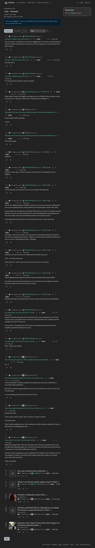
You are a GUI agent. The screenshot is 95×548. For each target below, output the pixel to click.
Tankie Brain (46, 152)
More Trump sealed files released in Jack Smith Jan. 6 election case (24, 378)
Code (77, 544)
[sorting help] (47, 31)
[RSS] (50, 31)
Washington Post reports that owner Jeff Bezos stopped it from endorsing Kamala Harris (30, 112)
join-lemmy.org (85, 544)
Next (6, 539)
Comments (17, 31)
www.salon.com (21, 512)
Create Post (31, 2)
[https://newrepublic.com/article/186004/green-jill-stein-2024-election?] (12, 497)
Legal (59, 544)
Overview (8, 31)
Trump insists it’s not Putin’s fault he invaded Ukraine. (20, 440)
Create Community (42, 2)
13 (20, 532)
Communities (21, 2)
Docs (72, 544)
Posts (25, 31)
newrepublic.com (21, 497)
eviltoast (11, 3)
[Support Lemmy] (50, 2)
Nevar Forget (46, 167)
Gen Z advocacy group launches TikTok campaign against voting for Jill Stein (26, 359)
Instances (66, 544)
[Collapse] (6, 36)
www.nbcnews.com (22, 527)
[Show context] (31, 39)
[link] (34, 39)
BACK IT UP (45, 92)
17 (20, 489)
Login (81, 2)
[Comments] (12, 473)
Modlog (54, 544)
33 (20, 517)
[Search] (77, 2)
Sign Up (87, 2)
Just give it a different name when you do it (17, 39)
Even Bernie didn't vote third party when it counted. (20, 312)
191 (20, 501)
